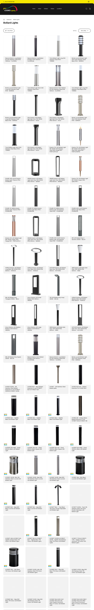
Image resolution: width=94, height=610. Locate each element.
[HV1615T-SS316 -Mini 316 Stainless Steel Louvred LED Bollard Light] (13, 465)
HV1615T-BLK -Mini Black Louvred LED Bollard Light (79, 478)
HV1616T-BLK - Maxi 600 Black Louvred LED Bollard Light (12, 508)
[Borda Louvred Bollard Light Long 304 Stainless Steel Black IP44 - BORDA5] (13, 105)
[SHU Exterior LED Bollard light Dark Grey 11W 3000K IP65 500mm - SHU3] (36, 135)
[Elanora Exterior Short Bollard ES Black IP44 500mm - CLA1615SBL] (36, 344)
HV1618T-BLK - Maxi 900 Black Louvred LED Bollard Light (35, 508)
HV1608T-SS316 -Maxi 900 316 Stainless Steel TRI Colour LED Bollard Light (35, 601)
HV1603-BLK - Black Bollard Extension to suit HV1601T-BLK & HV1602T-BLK (35, 388)
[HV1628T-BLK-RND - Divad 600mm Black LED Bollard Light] (13, 435)
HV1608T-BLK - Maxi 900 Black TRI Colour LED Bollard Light (13, 601)
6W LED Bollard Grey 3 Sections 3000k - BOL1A (78, 238)
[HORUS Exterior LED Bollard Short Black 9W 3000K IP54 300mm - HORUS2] (36, 255)
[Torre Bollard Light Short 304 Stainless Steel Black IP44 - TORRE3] (13, 135)
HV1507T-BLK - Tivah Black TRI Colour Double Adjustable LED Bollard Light (58, 508)
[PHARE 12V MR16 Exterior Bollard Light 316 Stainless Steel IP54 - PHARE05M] (58, 196)
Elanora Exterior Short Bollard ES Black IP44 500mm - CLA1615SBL (35, 358)
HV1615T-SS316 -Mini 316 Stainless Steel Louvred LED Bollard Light (13, 479)
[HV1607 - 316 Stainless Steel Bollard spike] (58, 374)
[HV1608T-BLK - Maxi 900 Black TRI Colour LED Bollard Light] (13, 587)
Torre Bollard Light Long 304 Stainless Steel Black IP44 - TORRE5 (79, 89)
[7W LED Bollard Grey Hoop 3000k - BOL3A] (58, 285)
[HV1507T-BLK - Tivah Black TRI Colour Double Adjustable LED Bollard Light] (58, 494)
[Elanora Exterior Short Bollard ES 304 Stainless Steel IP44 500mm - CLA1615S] (58, 75)
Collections (9, 19)
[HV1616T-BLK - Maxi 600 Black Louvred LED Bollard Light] (13, 494)
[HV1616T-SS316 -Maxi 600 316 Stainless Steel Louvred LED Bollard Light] (36, 465)
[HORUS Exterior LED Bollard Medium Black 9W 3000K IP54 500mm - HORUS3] (80, 285)
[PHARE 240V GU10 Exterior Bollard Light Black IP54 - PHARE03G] (80, 196)
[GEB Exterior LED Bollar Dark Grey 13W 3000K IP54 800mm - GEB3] (58, 314)
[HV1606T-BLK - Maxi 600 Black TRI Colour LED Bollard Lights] (58, 557)
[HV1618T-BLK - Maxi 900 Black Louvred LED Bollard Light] (36, 494)
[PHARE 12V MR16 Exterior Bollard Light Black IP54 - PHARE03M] (36, 196)
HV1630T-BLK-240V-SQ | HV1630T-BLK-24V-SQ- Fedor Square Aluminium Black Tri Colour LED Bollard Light (57, 602)
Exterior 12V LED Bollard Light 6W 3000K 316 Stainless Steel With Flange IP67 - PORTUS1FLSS (58, 149)
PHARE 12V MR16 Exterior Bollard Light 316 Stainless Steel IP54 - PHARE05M (57, 210)
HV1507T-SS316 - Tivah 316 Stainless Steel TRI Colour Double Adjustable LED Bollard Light (79, 509)
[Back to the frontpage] (4, 19)
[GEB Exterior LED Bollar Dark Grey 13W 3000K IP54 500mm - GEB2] (80, 255)
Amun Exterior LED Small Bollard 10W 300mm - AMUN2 (34, 299)
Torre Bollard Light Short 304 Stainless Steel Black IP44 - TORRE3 (13, 149)
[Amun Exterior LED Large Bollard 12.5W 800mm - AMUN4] (36, 314)
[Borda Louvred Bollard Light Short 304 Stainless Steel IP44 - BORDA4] (80, 105)
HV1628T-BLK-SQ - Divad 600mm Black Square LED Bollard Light (35, 449)
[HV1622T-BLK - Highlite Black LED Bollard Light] (58, 405)
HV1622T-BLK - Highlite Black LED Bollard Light (56, 418)
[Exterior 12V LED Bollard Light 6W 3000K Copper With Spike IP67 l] (80, 166)
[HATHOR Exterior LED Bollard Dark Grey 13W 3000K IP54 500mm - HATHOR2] (80, 314)
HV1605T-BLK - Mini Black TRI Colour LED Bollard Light (13, 570)
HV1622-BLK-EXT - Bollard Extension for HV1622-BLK (79, 387)
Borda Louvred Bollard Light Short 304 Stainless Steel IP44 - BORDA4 (79, 119)
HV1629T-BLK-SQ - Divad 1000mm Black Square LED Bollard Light (57, 449)
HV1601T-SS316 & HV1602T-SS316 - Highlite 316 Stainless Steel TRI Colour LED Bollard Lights (58, 540)
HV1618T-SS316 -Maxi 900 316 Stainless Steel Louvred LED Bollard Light (57, 479)
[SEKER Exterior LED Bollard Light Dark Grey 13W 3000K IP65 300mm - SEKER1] (36, 166)
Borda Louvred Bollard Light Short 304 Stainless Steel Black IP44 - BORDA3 (79, 59)
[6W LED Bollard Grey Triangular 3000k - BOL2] (13, 285)
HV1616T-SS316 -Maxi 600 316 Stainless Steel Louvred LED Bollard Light (35, 479)
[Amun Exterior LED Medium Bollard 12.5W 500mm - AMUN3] (13, 314)
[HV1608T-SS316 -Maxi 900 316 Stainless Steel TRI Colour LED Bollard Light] (36, 587)
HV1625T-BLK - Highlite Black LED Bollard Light (12, 418)
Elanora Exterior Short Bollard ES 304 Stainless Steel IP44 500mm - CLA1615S (58, 89)
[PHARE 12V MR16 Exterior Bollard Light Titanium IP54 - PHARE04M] (13, 196)
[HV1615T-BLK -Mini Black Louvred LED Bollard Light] (80, 465)
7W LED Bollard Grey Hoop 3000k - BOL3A (57, 298)
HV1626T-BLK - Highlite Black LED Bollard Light (34, 418)
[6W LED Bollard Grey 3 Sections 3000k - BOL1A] (80, 225)
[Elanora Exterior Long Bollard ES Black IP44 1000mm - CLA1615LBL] (36, 45)
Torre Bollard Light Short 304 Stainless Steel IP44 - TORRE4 (35, 89)
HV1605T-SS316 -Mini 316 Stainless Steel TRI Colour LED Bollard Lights (35, 571)
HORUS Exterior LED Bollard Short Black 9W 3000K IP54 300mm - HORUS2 (35, 269)
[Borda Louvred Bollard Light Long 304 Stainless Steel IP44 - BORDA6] (13, 75)
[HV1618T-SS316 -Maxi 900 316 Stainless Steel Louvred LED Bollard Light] (58, 465)
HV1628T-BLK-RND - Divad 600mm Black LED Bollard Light (12, 449)
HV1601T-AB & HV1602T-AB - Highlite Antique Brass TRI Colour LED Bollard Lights (13, 540)
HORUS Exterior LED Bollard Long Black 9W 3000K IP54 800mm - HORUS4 (13, 269)
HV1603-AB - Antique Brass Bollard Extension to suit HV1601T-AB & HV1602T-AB (79, 419)
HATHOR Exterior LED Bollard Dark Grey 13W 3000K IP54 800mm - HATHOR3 (58, 269)
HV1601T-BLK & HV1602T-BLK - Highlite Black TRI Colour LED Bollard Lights (35, 540)
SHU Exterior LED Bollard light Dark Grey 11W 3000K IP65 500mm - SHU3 (35, 149)
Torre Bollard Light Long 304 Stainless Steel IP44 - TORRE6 (57, 59)
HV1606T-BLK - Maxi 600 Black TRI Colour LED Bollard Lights (57, 571)
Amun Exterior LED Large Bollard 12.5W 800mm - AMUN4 (34, 329)
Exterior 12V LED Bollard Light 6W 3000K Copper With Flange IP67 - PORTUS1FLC (13, 239)
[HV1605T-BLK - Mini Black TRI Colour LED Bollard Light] (13, 557)
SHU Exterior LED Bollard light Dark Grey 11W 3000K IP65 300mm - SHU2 (57, 119)
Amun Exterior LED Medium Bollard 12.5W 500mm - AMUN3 (12, 329)
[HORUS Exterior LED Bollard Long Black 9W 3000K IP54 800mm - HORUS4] (13, 255)
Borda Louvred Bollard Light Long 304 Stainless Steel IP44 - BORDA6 (13, 89)
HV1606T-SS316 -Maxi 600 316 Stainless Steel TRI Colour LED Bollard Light (79, 571)
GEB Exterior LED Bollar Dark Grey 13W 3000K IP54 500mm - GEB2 (79, 269)
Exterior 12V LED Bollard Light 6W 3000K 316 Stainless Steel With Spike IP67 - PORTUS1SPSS (80, 149)
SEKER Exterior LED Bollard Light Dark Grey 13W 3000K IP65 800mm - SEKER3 (57, 180)
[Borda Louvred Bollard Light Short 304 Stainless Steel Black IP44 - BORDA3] (80, 45)
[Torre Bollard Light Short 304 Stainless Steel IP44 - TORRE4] (36, 75)
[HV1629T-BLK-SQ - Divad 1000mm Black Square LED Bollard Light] (58, 435)
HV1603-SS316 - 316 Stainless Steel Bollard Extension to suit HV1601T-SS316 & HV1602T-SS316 (12, 389)
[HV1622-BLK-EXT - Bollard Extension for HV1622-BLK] (80, 374)
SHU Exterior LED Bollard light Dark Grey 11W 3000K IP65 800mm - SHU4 (35, 119)
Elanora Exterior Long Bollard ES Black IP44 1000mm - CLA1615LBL (35, 59)
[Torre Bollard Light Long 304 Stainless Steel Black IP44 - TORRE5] (80, 75)
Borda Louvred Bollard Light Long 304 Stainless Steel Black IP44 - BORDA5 (13, 119)
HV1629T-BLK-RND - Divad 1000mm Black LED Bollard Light (79, 449)
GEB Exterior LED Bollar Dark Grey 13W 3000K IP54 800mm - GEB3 (57, 329)
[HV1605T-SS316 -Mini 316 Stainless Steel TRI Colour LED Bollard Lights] (36, 557)
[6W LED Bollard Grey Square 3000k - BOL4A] (13, 344)
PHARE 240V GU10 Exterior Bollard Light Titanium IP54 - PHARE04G (13, 180)
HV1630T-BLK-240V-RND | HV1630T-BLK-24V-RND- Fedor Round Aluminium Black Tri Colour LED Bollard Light (79, 602)
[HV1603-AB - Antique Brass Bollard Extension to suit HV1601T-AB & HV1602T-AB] (80, 405)
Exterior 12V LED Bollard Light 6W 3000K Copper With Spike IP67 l (80, 180)
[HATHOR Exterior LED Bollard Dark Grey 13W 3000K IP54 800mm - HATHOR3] (58, 255)
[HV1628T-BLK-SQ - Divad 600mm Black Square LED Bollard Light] (36, 435)
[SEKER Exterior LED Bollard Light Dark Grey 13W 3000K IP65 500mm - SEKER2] (36, 225)
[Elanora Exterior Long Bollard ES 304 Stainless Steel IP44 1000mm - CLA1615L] (13, 45)
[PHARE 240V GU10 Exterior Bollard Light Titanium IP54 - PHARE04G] (13, 166)
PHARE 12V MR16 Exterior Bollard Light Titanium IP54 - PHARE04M (13, 210)
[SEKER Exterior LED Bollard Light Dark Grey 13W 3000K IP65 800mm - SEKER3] (58, 166)
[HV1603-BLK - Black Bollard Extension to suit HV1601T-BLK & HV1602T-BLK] (36, 374)
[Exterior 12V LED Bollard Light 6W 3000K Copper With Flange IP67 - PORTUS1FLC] (13, 225)
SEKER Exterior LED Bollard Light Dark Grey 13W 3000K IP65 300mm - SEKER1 (35, 180)
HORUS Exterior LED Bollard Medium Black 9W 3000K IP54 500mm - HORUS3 (79, 299)
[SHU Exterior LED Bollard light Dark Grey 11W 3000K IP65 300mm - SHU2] (58, 105)
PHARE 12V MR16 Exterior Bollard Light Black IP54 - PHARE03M (35, 210)
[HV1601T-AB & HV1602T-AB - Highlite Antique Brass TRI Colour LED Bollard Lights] (13, 526)
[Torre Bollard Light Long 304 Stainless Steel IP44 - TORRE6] (58, 45)
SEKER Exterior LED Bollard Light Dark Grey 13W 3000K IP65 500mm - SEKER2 (35, 239)
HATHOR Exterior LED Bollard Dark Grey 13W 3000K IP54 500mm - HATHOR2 (80, 329)
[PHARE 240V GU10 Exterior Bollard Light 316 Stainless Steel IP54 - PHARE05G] (58, 225)
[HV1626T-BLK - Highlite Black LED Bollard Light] (36, 405)
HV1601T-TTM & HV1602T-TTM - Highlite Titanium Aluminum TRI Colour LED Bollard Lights (79, 540)
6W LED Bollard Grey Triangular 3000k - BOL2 (12, 298)
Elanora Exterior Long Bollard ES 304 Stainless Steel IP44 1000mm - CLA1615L (13, 59)
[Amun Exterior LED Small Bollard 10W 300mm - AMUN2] (36, 285)
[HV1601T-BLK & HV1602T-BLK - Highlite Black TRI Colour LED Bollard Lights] (36, 526)
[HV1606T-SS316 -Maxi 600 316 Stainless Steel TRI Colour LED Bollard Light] (80, 557)
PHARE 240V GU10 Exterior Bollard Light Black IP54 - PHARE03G (79, 210)
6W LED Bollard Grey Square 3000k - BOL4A (13, 357)
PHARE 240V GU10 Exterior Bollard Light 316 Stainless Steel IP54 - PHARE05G (57, 239)
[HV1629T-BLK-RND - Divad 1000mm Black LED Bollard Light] (80, 435)
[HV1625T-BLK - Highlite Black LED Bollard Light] (13, 405)
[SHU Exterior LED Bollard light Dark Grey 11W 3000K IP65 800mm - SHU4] (36, 105)
